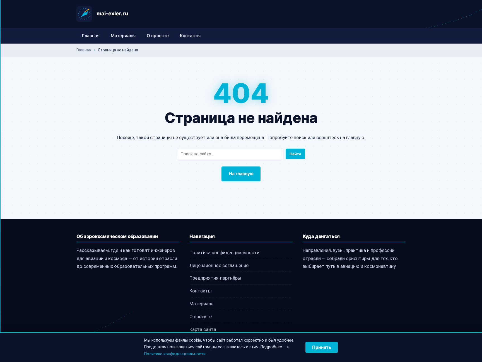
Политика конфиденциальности (224, 252)
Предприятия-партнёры (215, 278)
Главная (91, 35)
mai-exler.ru (112, 13)
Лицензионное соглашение (219, 265)
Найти (295, 154)
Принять (321, 347)
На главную (241, 173)
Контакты (190, 35)
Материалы (123, 35)
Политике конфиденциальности (175, 354)
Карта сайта (202, 329)
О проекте (158, 35)
